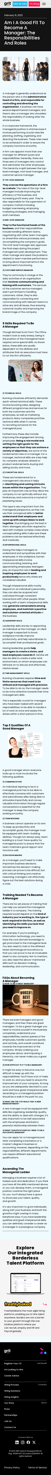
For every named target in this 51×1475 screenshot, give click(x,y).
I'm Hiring (34, 3)
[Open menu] (44, 4)
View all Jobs (20, 3)
